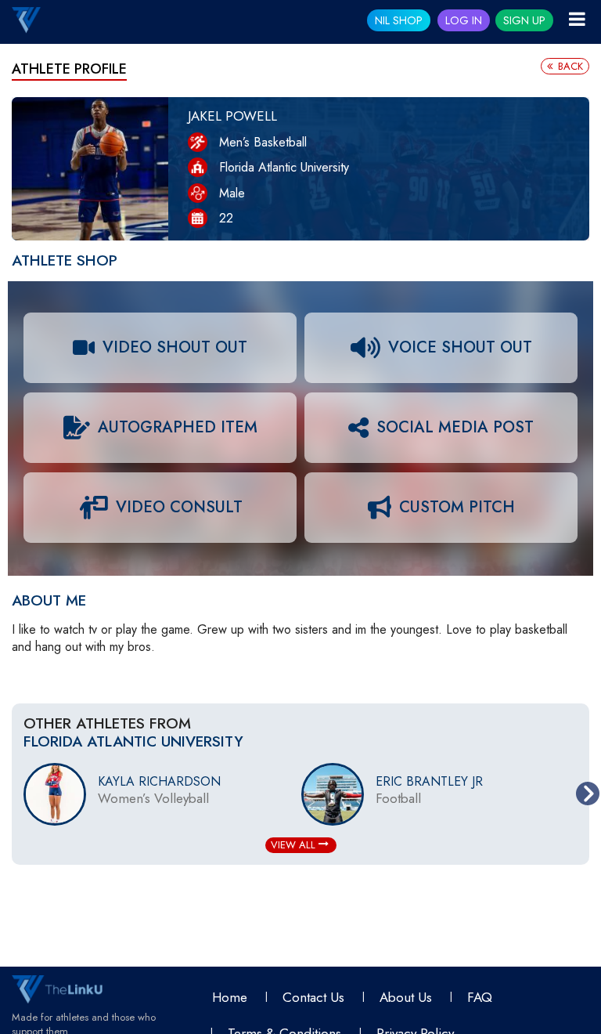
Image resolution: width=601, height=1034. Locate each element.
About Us (406, 997)
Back (569, 66)
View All (294, 844)
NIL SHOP (399, 20)
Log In (463, 20)
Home (229, 997)
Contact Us (313, 997)
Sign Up (524, 20)
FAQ (479, 997)
